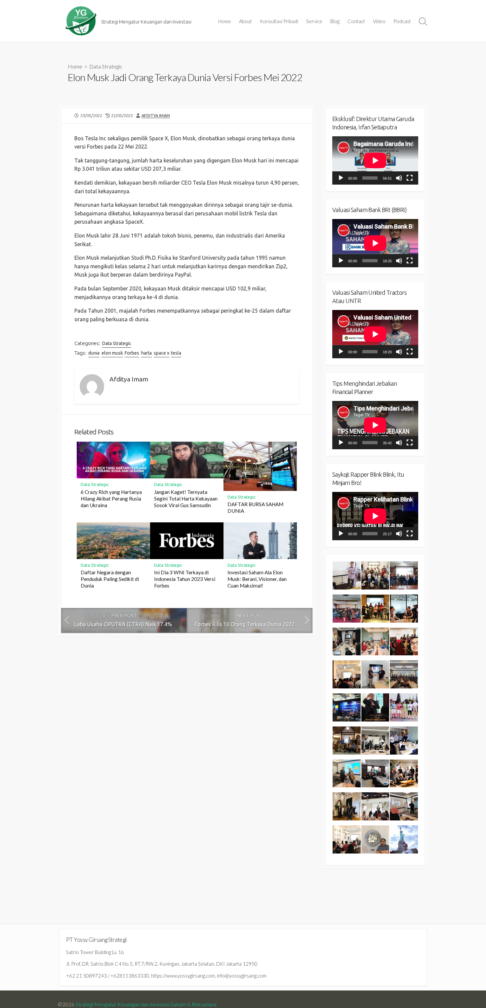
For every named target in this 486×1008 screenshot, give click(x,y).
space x (161, 353)
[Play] (341, 178)
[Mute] (399, 178)
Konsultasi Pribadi (279, 21)
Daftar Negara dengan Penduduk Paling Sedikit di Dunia (110, 579)
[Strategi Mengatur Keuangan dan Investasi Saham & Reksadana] (81, 21)
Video (379, 21)
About (245, 21)
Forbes (132, 353)
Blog (335, 21)
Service (314, 21)
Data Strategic (105, 66)
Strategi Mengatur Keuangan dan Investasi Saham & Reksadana (146, 1004)
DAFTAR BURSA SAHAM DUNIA (255, 507)
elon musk (112, 353)
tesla (176, 353)
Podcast (402, 21)
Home (224, 21)
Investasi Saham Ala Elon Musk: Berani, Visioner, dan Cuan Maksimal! (257, 579)
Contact (356, 21)
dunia (94, 353)
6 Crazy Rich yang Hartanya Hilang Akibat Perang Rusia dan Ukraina (111, 498)
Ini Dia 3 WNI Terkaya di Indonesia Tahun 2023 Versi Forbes (184, 579)
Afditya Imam (156, 115)
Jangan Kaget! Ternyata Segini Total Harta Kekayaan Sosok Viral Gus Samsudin (186, 498)
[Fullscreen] (409, 178)
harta (146, 353)
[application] (375, 160)
